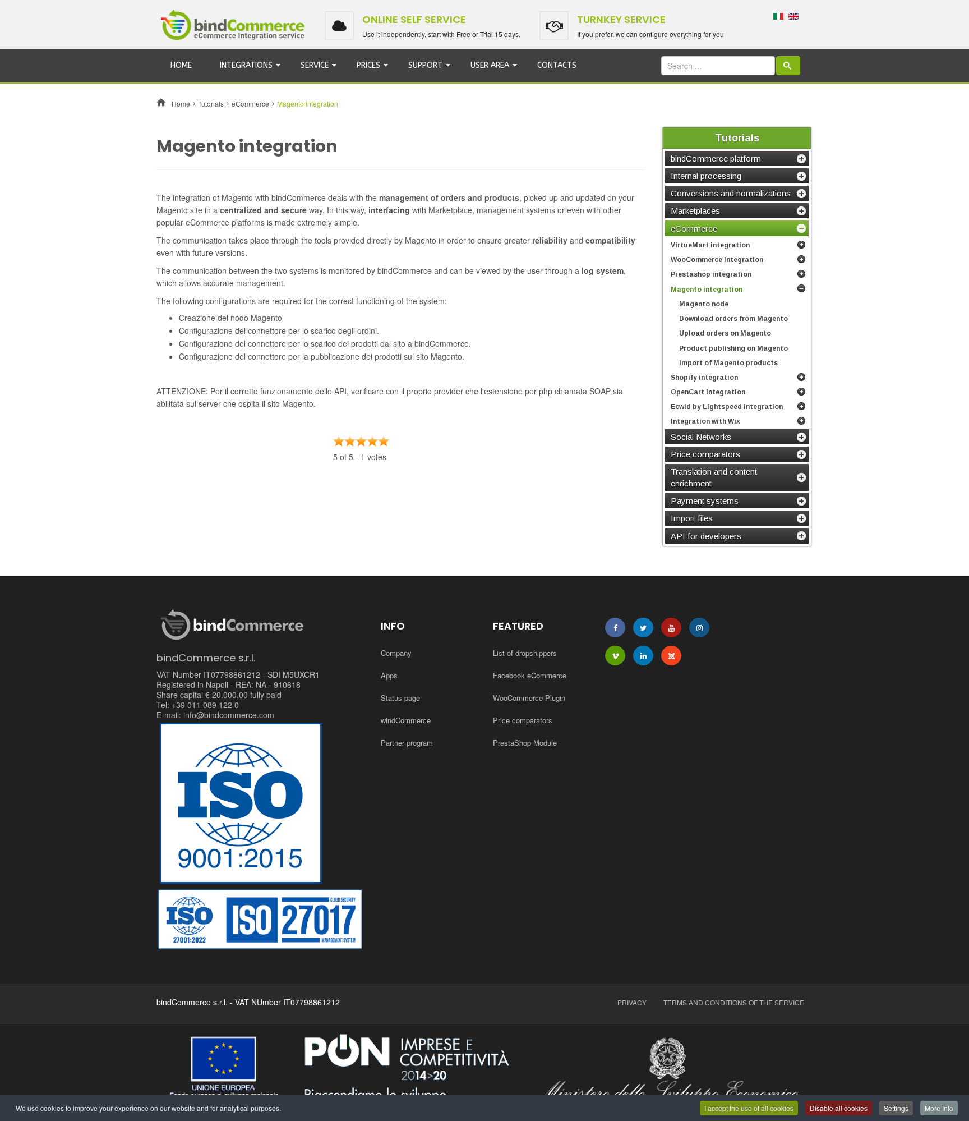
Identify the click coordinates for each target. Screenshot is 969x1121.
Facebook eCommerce (529, 675)
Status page (400, 697)
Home (181, 65)
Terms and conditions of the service (733, 1002)
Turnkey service (621, 19)
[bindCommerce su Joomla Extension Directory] (671, 655)
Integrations (246, 65)
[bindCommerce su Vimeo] (615, 655)
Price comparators (522, 720)
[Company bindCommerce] (484, 1069)
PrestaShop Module (525, 742)
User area (489, 65)
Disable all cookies (839, 1108)
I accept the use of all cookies (748, 1108)
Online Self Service (414, 19)
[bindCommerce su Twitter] (643, 627)
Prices (368, 65)
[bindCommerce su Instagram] (699, 627)
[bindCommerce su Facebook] (615, 627)
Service (315, 65)
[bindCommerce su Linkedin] (643, 655)
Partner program (407, 742)
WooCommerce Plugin (529, 697)
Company (396, 652)
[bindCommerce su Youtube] (671, 627)
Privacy (632, 1002)
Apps (389, 675)
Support (425, 65)
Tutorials (211, 103)
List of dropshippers (525, 652)
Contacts (556, 65)
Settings (896, 1108)
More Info (939, 1108)
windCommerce (406, 720)
